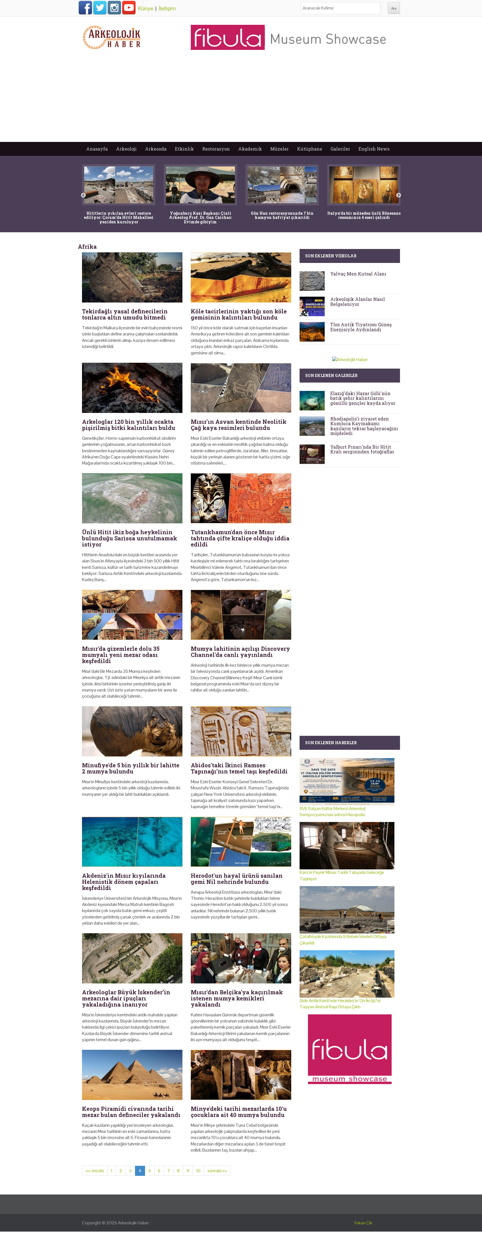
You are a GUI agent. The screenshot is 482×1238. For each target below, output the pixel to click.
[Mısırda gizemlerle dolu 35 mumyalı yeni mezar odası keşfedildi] (132, 615)
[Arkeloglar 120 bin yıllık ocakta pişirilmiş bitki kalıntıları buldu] (132, 388)
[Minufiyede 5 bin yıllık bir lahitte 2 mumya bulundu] (132, 731)
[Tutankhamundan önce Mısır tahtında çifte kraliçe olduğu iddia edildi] (241, 498)
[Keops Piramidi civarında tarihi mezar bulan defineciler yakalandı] (132, 1075)
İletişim (167, 8)
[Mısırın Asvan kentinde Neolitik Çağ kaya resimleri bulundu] (241, 388)
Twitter (100, 7)
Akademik (250, 149)
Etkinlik (184, 149)
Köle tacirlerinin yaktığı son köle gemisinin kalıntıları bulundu (239, 314)
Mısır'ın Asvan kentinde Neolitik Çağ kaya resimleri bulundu (238, 424)
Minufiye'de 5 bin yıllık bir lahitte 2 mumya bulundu (130, 768)
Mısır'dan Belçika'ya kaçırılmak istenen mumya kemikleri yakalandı (237, 998)
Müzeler (279, 149)
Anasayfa (97, 149)
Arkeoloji (126, 149)
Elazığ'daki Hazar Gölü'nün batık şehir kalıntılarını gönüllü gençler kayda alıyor (362, 398)
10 (198, 1171)
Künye (145, 8)
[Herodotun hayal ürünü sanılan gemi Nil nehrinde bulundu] (241, 842)
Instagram (114, 7)
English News (373, 149)
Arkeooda (156, 149)
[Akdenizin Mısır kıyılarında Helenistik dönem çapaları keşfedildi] (132, 842)
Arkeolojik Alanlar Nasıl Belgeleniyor (357, 301)
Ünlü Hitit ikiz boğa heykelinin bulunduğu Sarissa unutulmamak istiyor (129, 538)
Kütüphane (309, 149)
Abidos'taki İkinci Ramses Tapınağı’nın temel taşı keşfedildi (239, 768)
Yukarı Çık (363, 1223)
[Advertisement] (241, 100)
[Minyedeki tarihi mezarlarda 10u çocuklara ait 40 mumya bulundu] (241, 1075)
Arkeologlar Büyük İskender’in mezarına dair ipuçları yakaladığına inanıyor (126, 998)
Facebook (85, 7)
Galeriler (340, 149)
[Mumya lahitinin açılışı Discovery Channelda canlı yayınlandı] (241, 615)
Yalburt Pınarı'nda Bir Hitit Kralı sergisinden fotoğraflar (362, 449)
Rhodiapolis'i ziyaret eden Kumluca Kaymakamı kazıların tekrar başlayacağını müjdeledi (364, 426)
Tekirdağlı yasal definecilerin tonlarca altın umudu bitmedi (125, 314)
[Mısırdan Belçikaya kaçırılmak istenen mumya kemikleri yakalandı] (241, 958)
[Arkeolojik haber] (112, 36)
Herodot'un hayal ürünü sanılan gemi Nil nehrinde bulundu (237, 878)
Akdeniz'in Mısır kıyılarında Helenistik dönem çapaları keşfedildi (124, 881)
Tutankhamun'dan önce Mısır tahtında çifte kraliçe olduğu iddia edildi (240, 538)
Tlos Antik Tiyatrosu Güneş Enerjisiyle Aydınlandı (361, 326)
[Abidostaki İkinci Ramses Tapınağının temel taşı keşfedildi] (241, 731)
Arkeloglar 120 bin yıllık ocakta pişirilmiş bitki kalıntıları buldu (128, 424)
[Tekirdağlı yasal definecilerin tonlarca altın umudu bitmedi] (132, 277)
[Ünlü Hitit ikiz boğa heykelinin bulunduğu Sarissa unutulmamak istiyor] (132, 498)
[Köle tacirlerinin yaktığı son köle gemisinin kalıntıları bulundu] (241, 277)
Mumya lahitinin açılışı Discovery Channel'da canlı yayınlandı (240, 651)
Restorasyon (216, 149)
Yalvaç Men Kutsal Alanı (358, 274)
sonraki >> (217, 1171)
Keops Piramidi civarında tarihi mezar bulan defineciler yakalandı (131, 1111)
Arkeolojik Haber (133, 1223)
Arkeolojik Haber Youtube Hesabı (129, 7)
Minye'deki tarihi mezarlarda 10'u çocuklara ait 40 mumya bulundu (239, 1111)
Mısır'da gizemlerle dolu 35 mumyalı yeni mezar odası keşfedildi (121, 654)
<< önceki (95, 1171)
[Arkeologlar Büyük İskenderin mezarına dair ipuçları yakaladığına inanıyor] (132, 958)
